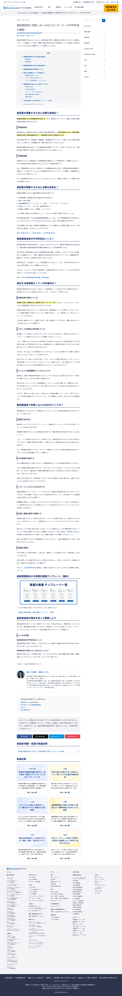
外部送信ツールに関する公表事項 (87, 978)
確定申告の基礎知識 (77, 887)
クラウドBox (13, 926)
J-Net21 (22, 707)
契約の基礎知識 (76, 894)
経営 (85, 65)
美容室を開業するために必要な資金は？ (35, 65)
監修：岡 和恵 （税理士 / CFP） (26, 35)
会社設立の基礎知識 (47, 13)
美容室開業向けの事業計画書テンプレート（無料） (38, 100)
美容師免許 (28, 59)
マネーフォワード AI (36, 946)
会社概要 (75, 2)
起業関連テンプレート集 (78, 930)
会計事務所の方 (87, 2)
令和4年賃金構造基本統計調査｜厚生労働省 (35, 277)
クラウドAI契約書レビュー (35, 889)
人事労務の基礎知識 (77, 889)
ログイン (113, 2)
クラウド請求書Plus (11, 902)
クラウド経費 (10, 909)
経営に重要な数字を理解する (32, 94)
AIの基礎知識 (76, 914)
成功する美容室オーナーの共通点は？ (34, 73)
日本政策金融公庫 (25, 710)
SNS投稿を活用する (30, 89)
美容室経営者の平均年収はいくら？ (34, 69)
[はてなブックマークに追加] (56, 736)
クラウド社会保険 (11, 954)
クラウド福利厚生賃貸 (12, 960)
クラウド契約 (32, 887)
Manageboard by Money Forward (37, 932)
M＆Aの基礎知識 (77, 909)
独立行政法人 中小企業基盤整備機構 (30, 705)
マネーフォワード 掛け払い (13, 929)
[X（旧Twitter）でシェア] (40, 736)
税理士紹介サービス (55, 881)
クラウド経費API (55, 919)
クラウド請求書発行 (14, 898)
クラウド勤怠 (13, 940)
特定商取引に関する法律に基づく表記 (64, 978)
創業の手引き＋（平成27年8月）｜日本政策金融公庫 (38, 233)
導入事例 (53, 879)
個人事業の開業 (79, 7)
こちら (30, 646)
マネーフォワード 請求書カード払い (37, 922)
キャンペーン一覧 (99, 879)
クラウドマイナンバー (12, 957)
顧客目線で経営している (31, 75)
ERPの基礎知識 (76, 883)
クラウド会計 (10, 878)
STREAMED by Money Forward (36, 929)
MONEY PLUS (99, 888)
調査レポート (98, 881)
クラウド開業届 (32, 894)
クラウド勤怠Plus (13, 943)
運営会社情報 (9, 978)
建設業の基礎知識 (77, 907)
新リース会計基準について (35, 910)
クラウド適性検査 (11, 967)
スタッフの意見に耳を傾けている (34, 78)
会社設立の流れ (38, 7)
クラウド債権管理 (12, 905)
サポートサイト (54, 877)
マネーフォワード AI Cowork (36, 943)
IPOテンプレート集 (77, 932)
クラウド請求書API (55, 917)
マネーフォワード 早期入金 (35, 926)
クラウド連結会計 (11, 923)
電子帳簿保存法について (34, 906)
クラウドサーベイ (12, 964)
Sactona (38, 936)
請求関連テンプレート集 (78, 919)
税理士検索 (53, 884)
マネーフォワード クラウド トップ (13, 2)
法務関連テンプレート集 (78, 928)
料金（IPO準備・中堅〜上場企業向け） (60, 898)
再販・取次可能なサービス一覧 (36, 916)
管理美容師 (28, 62)
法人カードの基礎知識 (78, 900)
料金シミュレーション (56, 900)
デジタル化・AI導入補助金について (37, 908)
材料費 (21, 206)
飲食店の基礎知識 (77, 905)
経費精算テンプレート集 (78, 921)
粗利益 (70, 532)
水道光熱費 (27, 568)
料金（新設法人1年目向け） (57, 894)
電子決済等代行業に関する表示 (108, 978)
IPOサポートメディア (56, 906)
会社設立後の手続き (89, 54)
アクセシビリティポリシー (61, 981)
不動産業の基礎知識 (77, 911)
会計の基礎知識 (76, 885)
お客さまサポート (101, 2)
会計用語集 (75, 880)
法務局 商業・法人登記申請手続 (29, 702)
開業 (85, 71)
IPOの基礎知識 (76, 898)
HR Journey (97, 893)
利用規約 (48, 978)
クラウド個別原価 (11, 919)
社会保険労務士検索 (55, 886)
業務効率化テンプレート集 (79, 935)
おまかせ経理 (32, 877)
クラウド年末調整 (11, 950)
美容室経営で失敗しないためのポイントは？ (36, 84)
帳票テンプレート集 (77, 924)
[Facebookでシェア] (24, 736)
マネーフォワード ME (100, 884)
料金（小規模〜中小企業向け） (58, 896)
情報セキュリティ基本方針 (35, 978)
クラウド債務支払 (11, 912)
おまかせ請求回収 (33, 879)
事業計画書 (87, 32)
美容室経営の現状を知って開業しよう (34, 104)
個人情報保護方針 (20, 978)
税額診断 (58, 7)
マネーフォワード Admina (35, 898)
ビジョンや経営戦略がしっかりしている (35, 80)
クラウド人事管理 (11, 936)
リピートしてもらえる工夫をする (34, 92)
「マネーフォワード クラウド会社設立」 (28, 13)
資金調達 (86, 43)
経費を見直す (28, 97)
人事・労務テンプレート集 (79, 926)
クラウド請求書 (14, 895)
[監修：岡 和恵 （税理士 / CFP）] (21, 680)
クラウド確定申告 (14, 888)
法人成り (86, 77)
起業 (85, 60)
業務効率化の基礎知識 (78, 903)
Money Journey (98, 891)
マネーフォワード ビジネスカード (37, 896)
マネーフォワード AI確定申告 (14, 891)
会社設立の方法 (88, 49)
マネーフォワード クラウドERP (36, 900)
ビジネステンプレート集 (39, 687)
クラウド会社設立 (33, 891)
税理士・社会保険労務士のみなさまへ (60, 911)
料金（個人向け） (55, 891)
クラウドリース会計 (12, 884)
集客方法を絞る (29, 86)
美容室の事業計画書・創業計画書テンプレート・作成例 (36, 612)
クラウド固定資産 (11, 916)
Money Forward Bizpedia (80, 878)
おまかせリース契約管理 (34, 881)
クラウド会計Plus (12, 881)
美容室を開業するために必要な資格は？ (35, 57)
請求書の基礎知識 (77, 891)
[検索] (103, 20)
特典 (49, 7)
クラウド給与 (10, 947)
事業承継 (86, 37)
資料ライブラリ (98, 877)
